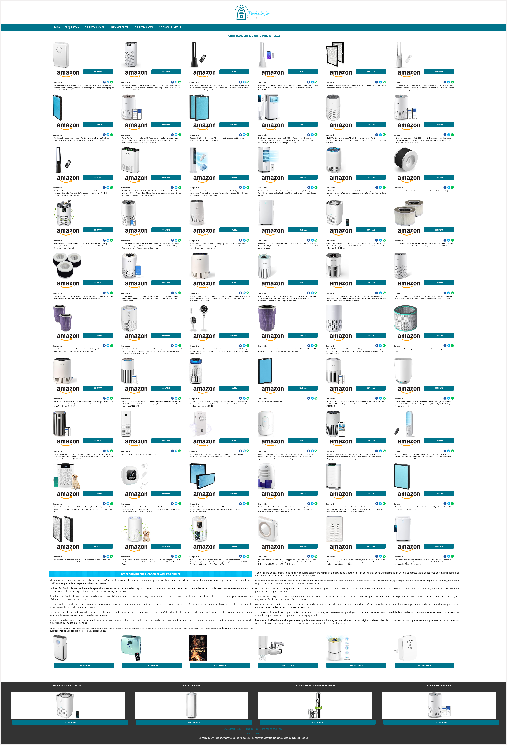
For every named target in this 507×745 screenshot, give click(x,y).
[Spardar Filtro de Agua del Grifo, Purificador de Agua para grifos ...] (279, 648)
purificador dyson (144, 27)
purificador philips (439, 685)
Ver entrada (83, 665)
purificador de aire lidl (170, 27)
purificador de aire (94, 27)
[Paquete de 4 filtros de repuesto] (279, 371)
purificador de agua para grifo (315, 685)
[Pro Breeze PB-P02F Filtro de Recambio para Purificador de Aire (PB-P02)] (415, 160)
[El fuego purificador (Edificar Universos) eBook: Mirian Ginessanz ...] (210, 648)
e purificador (191, 685)
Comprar (98, 72)
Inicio (57, 27)
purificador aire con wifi (68, 685)
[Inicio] (253, 21)
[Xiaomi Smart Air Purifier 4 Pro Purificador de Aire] (142, 424)
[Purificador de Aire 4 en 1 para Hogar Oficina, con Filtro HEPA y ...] (347, 648)
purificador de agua (119, 27)
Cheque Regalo (72, 27)
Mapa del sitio (253, 733)
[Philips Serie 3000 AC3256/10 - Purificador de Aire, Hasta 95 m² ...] (74, 648)
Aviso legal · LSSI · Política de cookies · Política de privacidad (253, 729)
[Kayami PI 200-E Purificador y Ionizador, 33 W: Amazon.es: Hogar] (142, 648)
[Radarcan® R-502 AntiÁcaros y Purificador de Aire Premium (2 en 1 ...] (415, 648)
